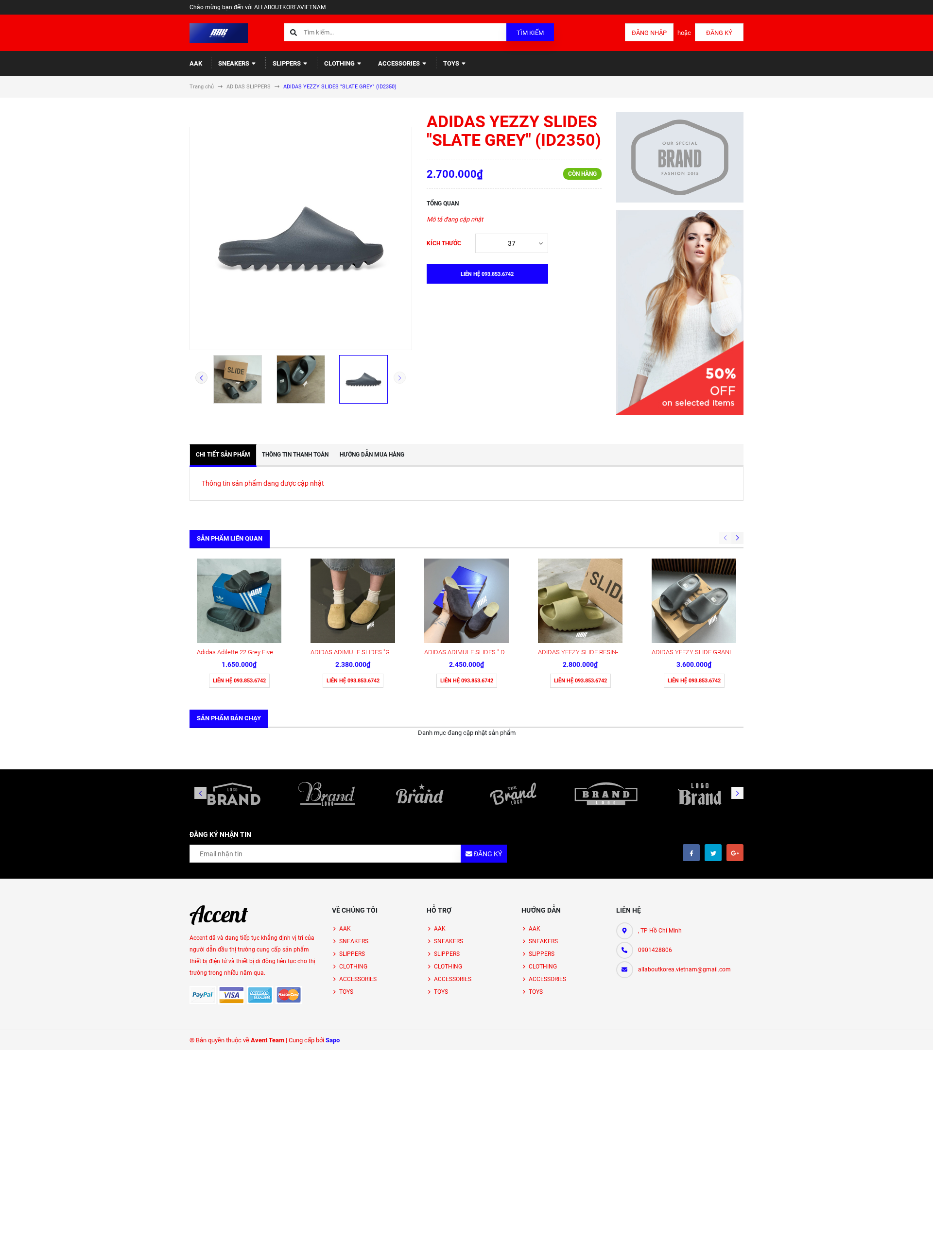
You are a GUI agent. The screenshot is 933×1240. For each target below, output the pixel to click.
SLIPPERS (287, 63)
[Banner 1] (680, 157)
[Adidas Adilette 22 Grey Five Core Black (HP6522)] (239, 601)
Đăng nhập (649, 32)
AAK (196, 63)
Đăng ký (719, 32)
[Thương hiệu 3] (420, 793)
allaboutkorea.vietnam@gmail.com (684, 969)
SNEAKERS (234, 63)
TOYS (452, 63)
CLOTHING (340, 63)
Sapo (333, 1040)
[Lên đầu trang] (880, 1222)
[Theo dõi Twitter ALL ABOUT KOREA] (713, 852)
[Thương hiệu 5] (606, 793)
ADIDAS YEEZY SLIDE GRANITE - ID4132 (707, 652)
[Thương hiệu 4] (513, 793)
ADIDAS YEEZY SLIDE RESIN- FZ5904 (589, 652)
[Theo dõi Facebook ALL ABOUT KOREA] (691, 852)
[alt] (699, 793)
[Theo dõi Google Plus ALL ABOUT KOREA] (734, 852)
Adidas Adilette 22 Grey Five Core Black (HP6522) (264, 652)
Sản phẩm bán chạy (229, 718)
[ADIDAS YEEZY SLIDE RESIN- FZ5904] (580, 601)
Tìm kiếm (530, 32)
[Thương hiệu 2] (327, 793)
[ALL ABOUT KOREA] (219, 915)
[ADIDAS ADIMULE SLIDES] (353, 601)
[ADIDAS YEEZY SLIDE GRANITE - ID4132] (694, 601)
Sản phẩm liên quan (229, 538)
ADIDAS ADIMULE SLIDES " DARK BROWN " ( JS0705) (497, 652)
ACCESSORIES (399, 63)
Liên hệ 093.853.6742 (239, 681)
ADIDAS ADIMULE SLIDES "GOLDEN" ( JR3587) (375, 652)
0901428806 (655, 950)
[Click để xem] (301, 238)
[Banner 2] (680, 312)
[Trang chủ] (219, 32)
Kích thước (444, 243)
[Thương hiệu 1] (234, 793)
